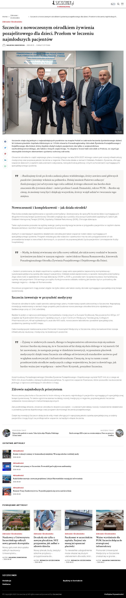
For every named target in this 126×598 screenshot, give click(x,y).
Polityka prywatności (114, 594)
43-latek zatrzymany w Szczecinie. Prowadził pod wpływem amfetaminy (42, 466)
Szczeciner (57, 594)
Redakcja (6, 581)
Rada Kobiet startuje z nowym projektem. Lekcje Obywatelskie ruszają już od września (47, 478)
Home (5, 17)
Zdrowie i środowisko (12, 22)
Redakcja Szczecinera (50, 560)
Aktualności (18, 451)
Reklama (6, 584)
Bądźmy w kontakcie (72, 581)
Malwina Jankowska (16, 45)
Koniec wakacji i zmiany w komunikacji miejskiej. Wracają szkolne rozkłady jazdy (46, 454)
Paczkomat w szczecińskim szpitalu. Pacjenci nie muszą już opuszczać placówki (78, 542)
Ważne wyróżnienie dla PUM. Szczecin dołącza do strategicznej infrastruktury (109, 542)
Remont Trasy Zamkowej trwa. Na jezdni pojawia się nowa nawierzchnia (42, 491)
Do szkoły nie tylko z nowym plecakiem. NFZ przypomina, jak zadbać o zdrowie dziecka (46, 542)
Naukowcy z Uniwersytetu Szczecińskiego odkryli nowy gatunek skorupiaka (16, 540)
